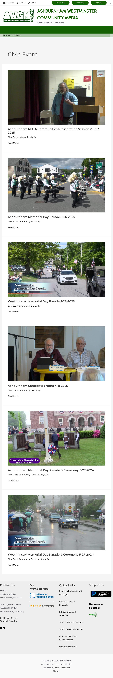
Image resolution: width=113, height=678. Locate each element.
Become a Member (68, 647)
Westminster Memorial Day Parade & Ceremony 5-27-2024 (51, 554)
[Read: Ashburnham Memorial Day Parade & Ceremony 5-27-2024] (56, 438)
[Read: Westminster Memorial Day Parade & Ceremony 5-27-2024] (56, 522)
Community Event (27, 221)
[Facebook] (1, 628)
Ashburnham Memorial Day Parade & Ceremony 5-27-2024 (51, 470)
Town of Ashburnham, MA (71, 622)
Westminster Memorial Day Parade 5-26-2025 (41, 301)
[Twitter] (4, 628)
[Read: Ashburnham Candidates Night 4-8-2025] (56, 354)
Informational (25, 137)
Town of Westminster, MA (71, 629)
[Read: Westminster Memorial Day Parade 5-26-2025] (56, 269)
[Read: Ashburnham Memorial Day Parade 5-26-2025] (56, 185)
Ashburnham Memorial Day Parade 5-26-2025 (41, 217)
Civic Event (13, 137)
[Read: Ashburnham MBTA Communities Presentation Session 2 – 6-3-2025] (56, 97)
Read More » (13, 142)
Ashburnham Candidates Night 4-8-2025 (38, 386)
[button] (61, 3)
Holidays (41, 475)
